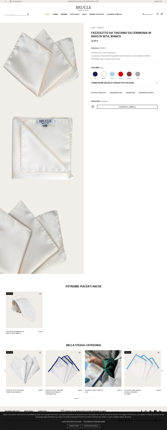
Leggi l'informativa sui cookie (71, 421)
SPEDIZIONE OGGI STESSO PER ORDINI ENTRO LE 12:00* (83, 1)
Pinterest (150, 411)
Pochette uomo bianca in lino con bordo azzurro (132, 392)
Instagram (146, 411)
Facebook (141, 411)
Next (161, 370)
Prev (5, 370)
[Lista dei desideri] (157, 14)
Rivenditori (157, 1)
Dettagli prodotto (98, 93)
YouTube (155, 411)
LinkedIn (160, 411)
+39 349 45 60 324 (17, 1)
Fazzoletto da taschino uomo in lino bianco (15, 391)
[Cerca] (28, 14)
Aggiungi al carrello (127, 107)
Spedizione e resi (116, 93)
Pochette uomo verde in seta (94, 391)
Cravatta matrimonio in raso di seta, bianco (15, 333)
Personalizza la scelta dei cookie (94, 421)
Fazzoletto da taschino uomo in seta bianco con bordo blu (54, 392)
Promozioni (130, 93)
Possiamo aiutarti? (146, 93)
